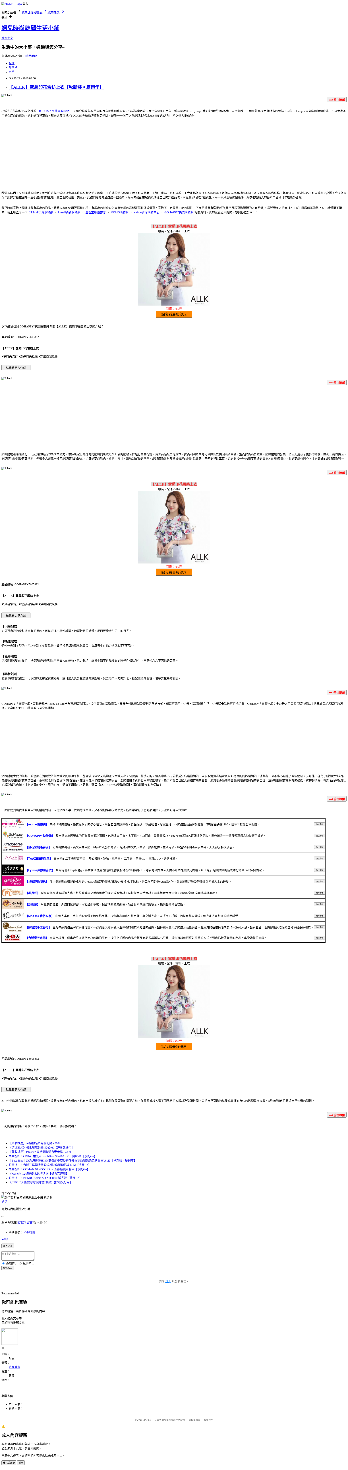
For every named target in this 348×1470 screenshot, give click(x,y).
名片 (11, 71)
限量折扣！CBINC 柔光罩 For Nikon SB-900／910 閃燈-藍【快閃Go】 (53, 1156)
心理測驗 (30, 1232)
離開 (20, 1462)
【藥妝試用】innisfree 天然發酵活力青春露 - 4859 (40, 1151)
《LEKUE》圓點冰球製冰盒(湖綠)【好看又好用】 (40, 1182)
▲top (4, 1238)
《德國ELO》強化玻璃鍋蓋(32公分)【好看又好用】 (41, 1147)
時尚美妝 (31, 56)
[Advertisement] (174, 158)
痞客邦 (21, 1222)
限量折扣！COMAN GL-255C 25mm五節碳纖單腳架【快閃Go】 (49, 1169)
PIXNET (147, 1419)
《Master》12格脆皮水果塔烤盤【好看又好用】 (39, 1173)
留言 (30, 1222)
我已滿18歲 (9, 1462)
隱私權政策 (194, 1419)
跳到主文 (7, 38)
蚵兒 (4, 1201)
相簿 (11, 63)
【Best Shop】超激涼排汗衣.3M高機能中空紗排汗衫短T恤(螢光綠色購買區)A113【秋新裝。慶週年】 (73, 1160)
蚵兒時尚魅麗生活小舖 (30, 28)
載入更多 (7, 1246)
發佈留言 (7, 1268)
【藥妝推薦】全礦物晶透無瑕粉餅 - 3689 (34, 1143)
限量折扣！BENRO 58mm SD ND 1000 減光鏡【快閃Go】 (45, 1177)
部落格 (13, 67)
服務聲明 (208, 1419)
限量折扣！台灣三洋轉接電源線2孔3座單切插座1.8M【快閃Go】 (50, 1164)
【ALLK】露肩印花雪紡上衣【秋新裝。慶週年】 (56, 87)
